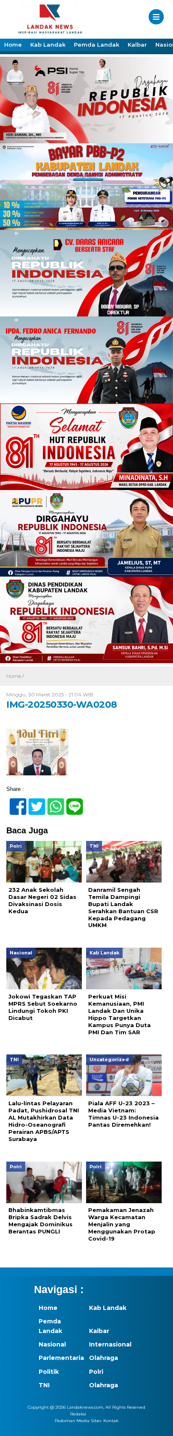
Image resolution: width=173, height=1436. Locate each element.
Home (13, 44)
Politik (49, 1371)
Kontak (110, 1420)
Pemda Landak (96, 44)
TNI (44, 1385)
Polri (96, 1371)
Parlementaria (59, 1358)
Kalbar (137, 44)
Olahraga (103, 1358)
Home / (15, 676)
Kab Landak (48, 44)
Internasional (109, 1344)
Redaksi (78, 1414)
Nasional (52, 1344)
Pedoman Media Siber (78, 1420)
